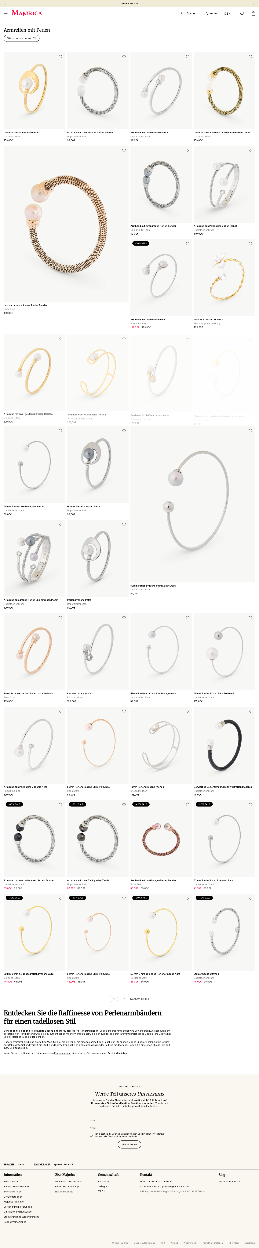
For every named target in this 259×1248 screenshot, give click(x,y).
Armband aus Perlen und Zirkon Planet (215, 226)
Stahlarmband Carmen (206, 973)
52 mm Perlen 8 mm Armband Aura (213, 880)
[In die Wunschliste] (60, 56)
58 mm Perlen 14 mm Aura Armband (214, 693)
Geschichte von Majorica (68, 1181)
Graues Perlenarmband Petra (83, 506)
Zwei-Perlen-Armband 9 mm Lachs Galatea (28, 693)
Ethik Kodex (233, 1243)
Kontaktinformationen (213, 1243)
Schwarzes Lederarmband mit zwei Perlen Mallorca (223, 786)
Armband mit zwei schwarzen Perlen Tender (29, 880)
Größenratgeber (13, 1196)
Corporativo (250, 1243)
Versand (174, 1243)
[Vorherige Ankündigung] (5, 3)
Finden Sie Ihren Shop (67, 1186)
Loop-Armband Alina (79, 693)
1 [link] (114, 999)
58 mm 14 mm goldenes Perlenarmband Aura (219, 413)
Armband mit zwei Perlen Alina (147, 319)
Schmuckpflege (13, 1191)
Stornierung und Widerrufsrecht (21, 1216)
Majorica (124, 1243)
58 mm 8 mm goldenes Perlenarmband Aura (155, 973)
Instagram (103, 1186)
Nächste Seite (139, 999)
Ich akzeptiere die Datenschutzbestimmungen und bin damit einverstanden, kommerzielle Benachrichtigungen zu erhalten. (130, 1135)
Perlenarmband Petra (79, 599)
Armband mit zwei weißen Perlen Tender (90, 132)
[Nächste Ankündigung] (254, 3)
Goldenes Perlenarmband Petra (21, 132)
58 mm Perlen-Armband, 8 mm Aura (24, 506)
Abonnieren (129, 1144)
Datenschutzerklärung (144, 1243)
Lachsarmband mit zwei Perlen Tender (25, 305)
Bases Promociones (15, 1222)
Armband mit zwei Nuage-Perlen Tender (153, 880)
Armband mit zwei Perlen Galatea (149, 132)
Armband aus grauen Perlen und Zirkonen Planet (31, 599)
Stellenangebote (64, 1191)
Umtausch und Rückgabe (18, 1211)
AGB (163, 1243)
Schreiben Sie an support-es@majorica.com (164, 1186)
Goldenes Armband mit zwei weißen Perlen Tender (222, 132)
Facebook (103, 1181)
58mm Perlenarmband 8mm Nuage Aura (153, 693)
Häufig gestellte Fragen (17, 1186)
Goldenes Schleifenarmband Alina (149, 413)
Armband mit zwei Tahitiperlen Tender (88, 880)
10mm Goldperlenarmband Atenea (86, 413)
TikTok (102, 1191)
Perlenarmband (62, 1053)
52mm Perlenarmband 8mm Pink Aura (88, 973)
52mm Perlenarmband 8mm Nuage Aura (153, 585)
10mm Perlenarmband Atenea (147, 786)
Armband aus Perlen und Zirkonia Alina (25, 786)
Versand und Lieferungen (18, 1206)
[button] (6, 13)
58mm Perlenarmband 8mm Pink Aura (88, 786)
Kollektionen (11, 1181)
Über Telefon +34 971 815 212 (156, 1181)
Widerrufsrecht (190, 1243)
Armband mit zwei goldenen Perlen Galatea (28, 413)
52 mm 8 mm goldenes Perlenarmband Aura (28, 973)
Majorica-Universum (230, 1181)
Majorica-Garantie (14, 1201)
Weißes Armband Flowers (208, 319)
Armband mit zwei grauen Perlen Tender (153, 226)
